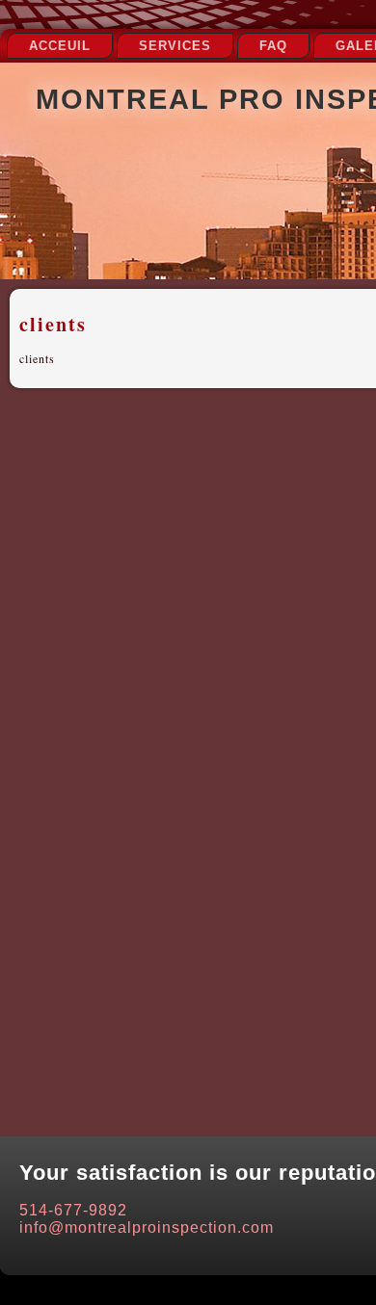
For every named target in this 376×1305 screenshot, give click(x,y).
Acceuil (60, 46)
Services (175, 46)
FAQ (273, 46)
